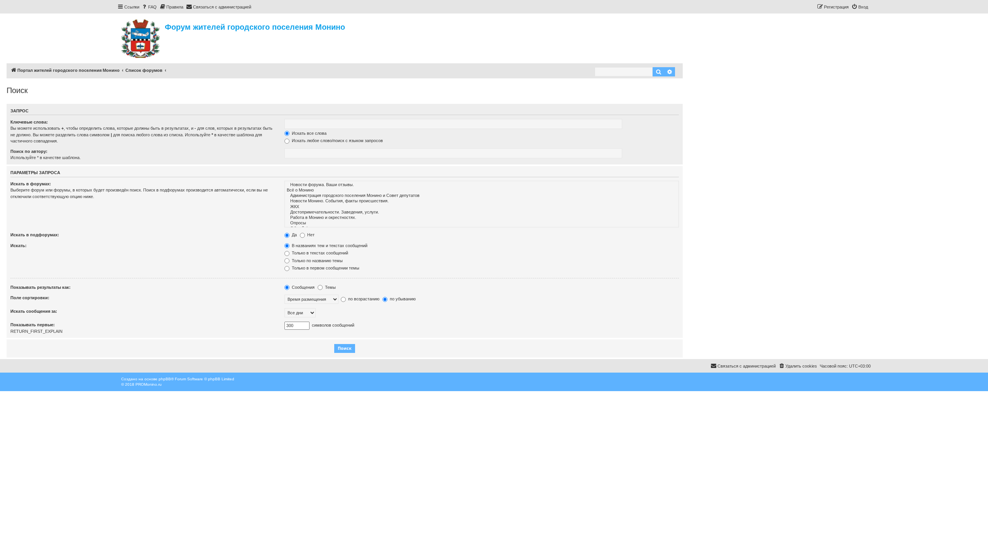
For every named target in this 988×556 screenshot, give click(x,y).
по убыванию (402, 299)
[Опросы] (481, 223)
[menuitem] (149, 7)
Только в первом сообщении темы (325, 268)
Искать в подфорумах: (34, 234)
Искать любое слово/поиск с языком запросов (337, 140)
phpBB (165, 379)
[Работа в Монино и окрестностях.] (481, 217)
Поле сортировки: (29, 297)
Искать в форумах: (30, 183)
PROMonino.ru (148, 384)
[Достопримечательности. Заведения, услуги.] (481, 212)
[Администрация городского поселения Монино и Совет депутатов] (481, 195)
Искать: (18, 245)
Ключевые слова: (29, 122)
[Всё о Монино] (481, 190)
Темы (330, 287)
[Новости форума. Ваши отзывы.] (481, 185)
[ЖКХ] (481, 207)
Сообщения (303, 287)
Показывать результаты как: (40, 287)
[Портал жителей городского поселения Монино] (141, 37)
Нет (310, 234)
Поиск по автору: (28, 151)
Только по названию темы (317, 260)
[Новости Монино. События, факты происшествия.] (481, 201)
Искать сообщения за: (33, 311)
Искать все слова (309, 133)
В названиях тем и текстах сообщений (329, 245)
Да (294, 234)
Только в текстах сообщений (319, 253)
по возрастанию (363, 299)
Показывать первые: (32, 324)
